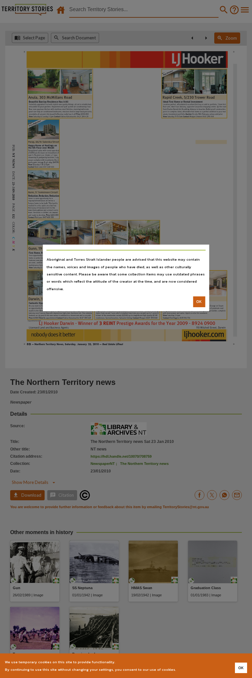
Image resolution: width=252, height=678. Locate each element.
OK (199, 302)
